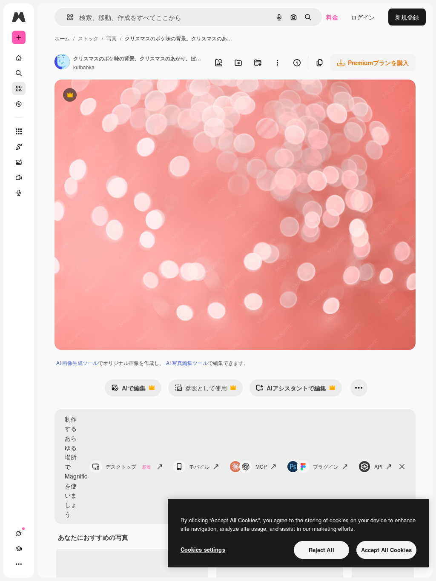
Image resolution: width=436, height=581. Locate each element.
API (378, 466)
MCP (261, 466)
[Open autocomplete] (66, 17)
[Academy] (19, 548)
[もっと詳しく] (19, 104)
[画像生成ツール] (19, 162)
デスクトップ (128, 466)
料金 (332, 17)
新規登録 (407, 17)
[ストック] (19, 88)
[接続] (19, 533)
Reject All (321, 550)
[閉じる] (402, 466)
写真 (111, 38)
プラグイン (325, 466)
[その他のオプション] (277, 62)
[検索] (19, 73)
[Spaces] (19, 147)
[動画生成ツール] (19, 177)
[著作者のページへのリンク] (62, 62)
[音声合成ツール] (19, 192)
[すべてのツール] (19, 131)
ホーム (62, 38)
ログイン (363, 17)
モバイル (199, 466)
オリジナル (113, 95)
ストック (88, 38)
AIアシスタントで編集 (291, 390)
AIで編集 (128, 390)
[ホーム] (19, 58)
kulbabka (84, 67)
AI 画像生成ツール (77, 362)
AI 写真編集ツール (187, 362)
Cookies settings (203, 549)
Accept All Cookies (386, 550)
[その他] (19, 564)
